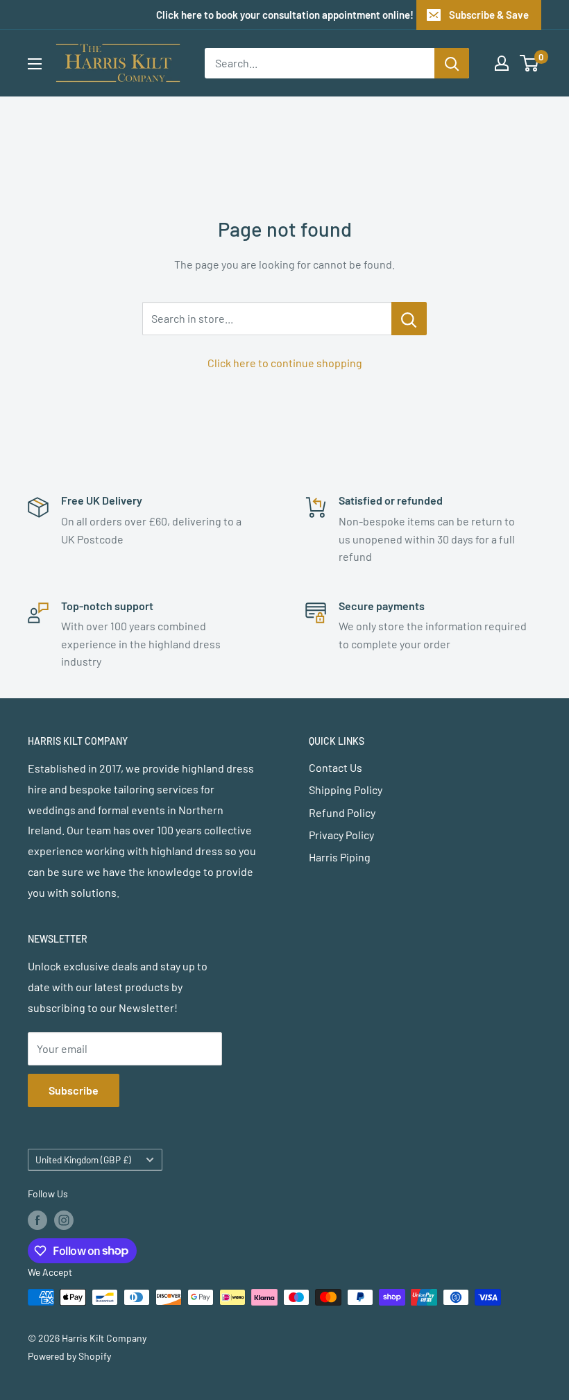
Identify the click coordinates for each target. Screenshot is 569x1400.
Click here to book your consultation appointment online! (285, 14)
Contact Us (335, 767)
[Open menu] (35, 63)
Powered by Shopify (69, 1356)
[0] (529, 63)
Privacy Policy (341, 834)
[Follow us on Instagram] (64, 1220)
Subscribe (74, 1090)
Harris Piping (340, 856)
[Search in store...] (409, 318)
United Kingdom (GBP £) (83, 1159)
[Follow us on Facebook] (37, 1220)
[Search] (451, 63)
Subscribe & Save (489, 14)
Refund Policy (342, 812)
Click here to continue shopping (284, 362)
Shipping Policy (345, 789)
